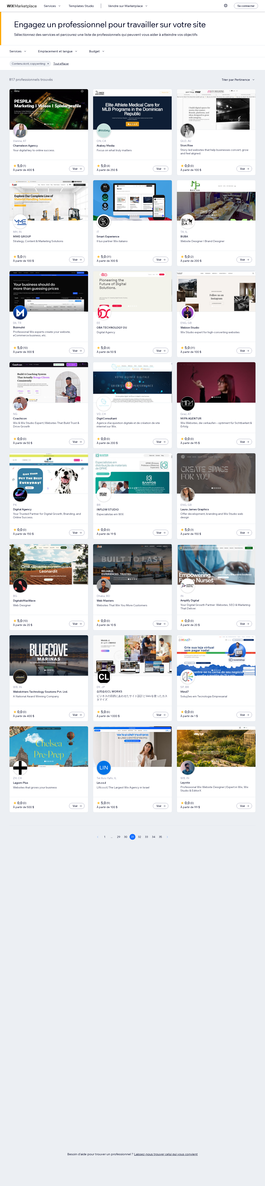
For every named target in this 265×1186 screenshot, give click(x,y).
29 (118, 837)
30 (125, 837)
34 (153, 837)
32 (139, 837)
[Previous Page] (97, 837)
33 (146, 837)
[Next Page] (167, 837)
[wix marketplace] (22, 6)
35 (160, 837)
